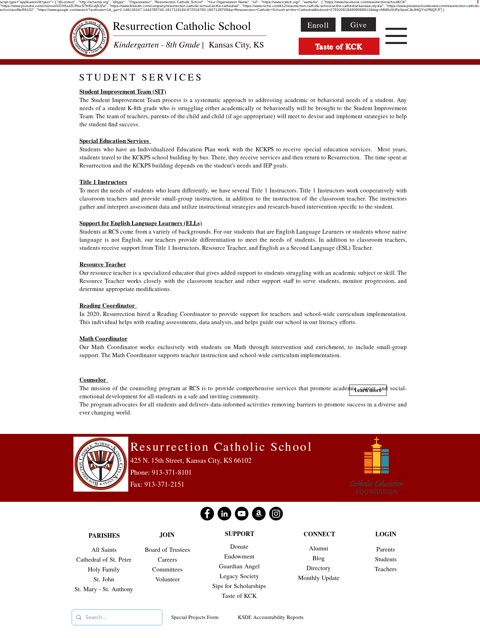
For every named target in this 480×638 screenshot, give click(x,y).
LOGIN (385, 533)
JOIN (167, 534)
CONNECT (319, 533)
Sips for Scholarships (239, 585)
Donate (239, 546)
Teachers (386, 568)
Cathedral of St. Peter (103, 559)
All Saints (104, 549)
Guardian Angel (239, 566)
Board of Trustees (167, 549)
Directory (318, 567)
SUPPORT (239, 533)
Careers (167, 559)
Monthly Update (318, 577)
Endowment (239, 556)
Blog (318, 558)
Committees (167, 569)
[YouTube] (241, 513)
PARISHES (104, 535)
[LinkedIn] (224, 513)
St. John (103, 579)
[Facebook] (207, 513)
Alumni (318, 548)
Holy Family (104, 569)
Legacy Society (239, 575)
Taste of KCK (239, 595)
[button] (396, 36)
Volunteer (167, 579)
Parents (385, 549)
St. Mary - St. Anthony (103, 589)
